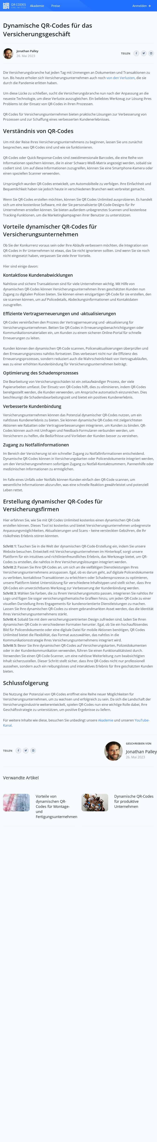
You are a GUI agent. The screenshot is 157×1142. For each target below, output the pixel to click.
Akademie (37, 6)
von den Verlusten (121, 78)
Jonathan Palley (27, 51)
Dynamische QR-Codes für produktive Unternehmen (134, 801)
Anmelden (140, 6)
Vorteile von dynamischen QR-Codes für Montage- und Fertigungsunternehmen (56, 806)
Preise (55, 6)
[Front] (14, 6)
